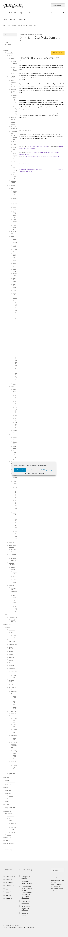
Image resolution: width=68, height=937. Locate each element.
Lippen (12, 434)
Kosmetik (14, 25)
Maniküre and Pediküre (12, 546)
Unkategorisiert (9, 843)
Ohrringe (11, 657)
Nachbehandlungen (13, 568)
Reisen (7, 892)
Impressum (41, 473)
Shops (8, 614)
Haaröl (14, 141)
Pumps (11, 660)
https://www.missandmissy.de (50, 157)
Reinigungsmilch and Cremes (16, 363)
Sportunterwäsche (14, 671)
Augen (12, 188)
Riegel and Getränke (13, 559)
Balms (14, 576)
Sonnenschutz (15, 514)
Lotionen (16, 403)
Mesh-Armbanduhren (11, 781)
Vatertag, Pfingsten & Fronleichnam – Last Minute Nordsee (30, 170)
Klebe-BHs (14, 725)
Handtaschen (10, 816)
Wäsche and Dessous (12, 774)
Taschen (7, 840)
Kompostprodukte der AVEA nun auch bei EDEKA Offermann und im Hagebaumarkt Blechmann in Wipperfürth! (27, 892)
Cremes (15, 397)
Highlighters (15, 274)
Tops (12, 684)
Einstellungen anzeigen (47, 470)
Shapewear (14, 735)
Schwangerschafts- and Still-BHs (14, 700)
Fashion (7, 777)
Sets (14, 73)
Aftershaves (15, 572)
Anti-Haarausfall (15, 137)
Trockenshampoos (14, 176)
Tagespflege (16, 425)
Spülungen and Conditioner (15, 169)
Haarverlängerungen (16, 110)
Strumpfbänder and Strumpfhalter (15, 754)
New (8, 801)
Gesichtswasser (15, 264)
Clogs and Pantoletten (12, 640)
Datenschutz (35, 473)
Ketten (11, 651)
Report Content (58, 52)
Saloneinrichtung (13, 181)
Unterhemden (14, 707)
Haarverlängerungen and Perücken (15, 99)
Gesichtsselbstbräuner (16, 492)
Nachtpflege (16, 410)
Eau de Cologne (15, 63)
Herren (12, 58)
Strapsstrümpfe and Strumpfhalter (14, 745)
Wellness (11, 585)
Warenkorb (22, 19)
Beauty (7, 50)
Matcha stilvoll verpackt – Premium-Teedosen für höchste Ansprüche (27, 879)
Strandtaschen (11, 785)
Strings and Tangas (15, 768)
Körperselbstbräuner (16, 505)
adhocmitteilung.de (56, 884)
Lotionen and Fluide (14, 580)
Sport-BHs (14, 676)
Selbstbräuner (15, 483)
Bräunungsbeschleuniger (15, 476)
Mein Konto (13, 19)
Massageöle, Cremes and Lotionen (15, 600)
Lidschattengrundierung (15, 214)
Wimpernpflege (15, 221)
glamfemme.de (55, 886)
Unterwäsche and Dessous (12, 712)
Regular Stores (13, 617)
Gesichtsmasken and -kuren (14, 257)
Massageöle (16, 609)
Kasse (5, 19)
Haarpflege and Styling (12, 77)
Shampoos (15, 161)
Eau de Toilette (11, 648)
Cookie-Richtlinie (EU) (15, 13)
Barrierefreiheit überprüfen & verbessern (26, 908)
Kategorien (10, 53)
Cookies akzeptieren (20, 470)
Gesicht (13, 236)
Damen (9, 627)
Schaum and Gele (16, 377)
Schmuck (7, 804)
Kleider (11, 654)
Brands (9, 790)
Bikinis (12, 632)
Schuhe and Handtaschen (8, 812)
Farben (14, 86)
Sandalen (11, 665)
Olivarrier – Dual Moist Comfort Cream (37, 146)
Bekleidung (8, 624)
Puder (14, 290)
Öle (16, 415)
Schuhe (9, 835)
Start (4, 13)
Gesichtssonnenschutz (16, 523)
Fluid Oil (60, 169)
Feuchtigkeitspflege (14, 391)
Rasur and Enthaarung (12, 563)
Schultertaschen (14, 828)
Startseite (7, 25)
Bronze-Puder (14, 245)
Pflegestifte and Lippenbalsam (14, 455)
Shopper (13, 832)
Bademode (12, 630)
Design (8, 879)
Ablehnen (33, 470)
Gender (9, 793)
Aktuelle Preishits (13, 620)
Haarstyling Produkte (14, 127)
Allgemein (9, 876)
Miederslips (14, 738)
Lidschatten (14, 208)
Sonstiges (8, 837)
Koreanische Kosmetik (32, 157)
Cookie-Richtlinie (28, 473)
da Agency (39, 34)
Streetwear (12, 668)
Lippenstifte (14, 447)
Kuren (14, 144)
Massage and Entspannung (14, 590)
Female (11, 796)
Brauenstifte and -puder (15, 193)
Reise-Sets (14, 148)
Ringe (10, 662)
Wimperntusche (14, 227)
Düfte (10, 55)
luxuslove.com (57, 891)
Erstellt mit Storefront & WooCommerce (23, 927)
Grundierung (14, 270)
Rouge (14, 384)
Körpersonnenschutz (16, 535)
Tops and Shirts (11, 680)
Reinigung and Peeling (15, 295)
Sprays (16, 419)
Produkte (7, 787)
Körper (12, 386)
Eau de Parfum (13, 644)
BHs (12, 716)
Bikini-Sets (14, 636)
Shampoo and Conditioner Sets (15, 155)
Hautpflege (12, 185)
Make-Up (11, 542)
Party (7, 889)
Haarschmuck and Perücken (13, 91)
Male (10, 799)
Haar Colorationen (14, 82)
